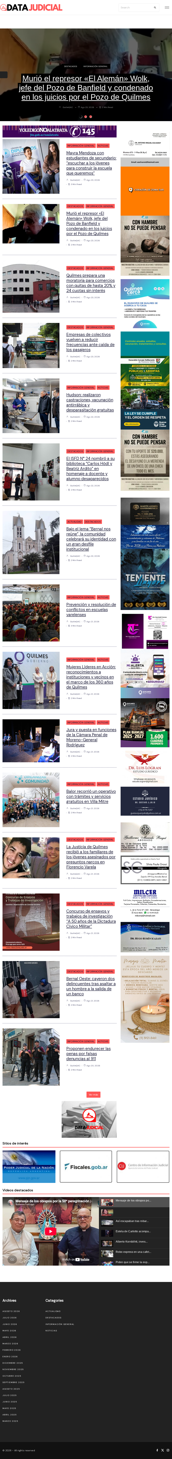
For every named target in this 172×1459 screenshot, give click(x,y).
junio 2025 (10, 1401)
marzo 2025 (10, 1421)
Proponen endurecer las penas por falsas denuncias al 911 (88, 1053)
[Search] (155, 7)
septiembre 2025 (14, 1382)
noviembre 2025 (13, 1369)
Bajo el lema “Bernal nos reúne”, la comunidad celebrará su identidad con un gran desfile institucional (91, 539)
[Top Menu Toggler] (167, 7)
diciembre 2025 (13, 1363)
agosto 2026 (11, 1311)
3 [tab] (90, 116)
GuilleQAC (68, 107)
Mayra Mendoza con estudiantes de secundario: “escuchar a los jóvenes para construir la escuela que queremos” (91, 163)
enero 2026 (10, 1356)
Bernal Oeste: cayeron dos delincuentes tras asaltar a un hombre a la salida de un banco (91, 986)
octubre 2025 (12, 1376)
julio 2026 (10, 1317)
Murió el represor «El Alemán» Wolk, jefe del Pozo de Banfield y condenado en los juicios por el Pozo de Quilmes (89, 223)
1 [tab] (80, 116)
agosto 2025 (11, 1389)
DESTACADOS (70, 66)
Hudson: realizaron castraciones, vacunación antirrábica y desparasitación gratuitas (90, 402)
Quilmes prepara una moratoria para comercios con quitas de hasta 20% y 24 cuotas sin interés (85, 87)
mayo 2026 (9, 1330)
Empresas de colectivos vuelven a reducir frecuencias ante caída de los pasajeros (90, 342)
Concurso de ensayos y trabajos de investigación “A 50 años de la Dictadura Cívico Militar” (91, 918)
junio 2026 (10, 1324)
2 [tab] (85, 116)
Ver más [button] (93, 1094)
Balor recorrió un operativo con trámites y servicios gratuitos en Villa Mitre (91, 796)
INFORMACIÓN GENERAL (95, 66)
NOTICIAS (103, 145)
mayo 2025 (9, 1408)
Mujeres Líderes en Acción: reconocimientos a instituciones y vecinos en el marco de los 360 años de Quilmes (91, 677)
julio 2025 (10, 1395)
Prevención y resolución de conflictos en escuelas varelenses (91, 609)
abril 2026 (10, 1337)
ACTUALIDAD (75, 521)
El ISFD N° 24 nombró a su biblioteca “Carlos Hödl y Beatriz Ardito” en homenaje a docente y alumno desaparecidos (90, 468)
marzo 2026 (10, 1343)
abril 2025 (10, 1414)
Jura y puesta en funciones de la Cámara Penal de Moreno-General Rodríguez (91, 737)
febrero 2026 (12, 1350)
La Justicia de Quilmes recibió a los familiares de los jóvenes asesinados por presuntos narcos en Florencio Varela (91, 857)
